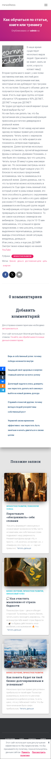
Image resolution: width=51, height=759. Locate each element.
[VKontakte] (2, 382)
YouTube (6, 249)
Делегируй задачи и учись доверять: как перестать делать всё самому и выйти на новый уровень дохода (25, 388)
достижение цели (33, 261)
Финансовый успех (15, 594)
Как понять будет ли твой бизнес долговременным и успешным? (24, 681)
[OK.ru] (2, 386)
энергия (6, 265)
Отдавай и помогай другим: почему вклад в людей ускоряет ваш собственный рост (25, 407)
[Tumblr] (2, 377)
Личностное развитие (22, 256)
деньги (20, 261)
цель (45, 261)
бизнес (12, 261)
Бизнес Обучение (14, 591)
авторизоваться (10, 328)
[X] (2, 373)
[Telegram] (2, 390)
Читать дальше (24, 548)
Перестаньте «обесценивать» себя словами (20, 517)
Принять (26, 752)
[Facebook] (2, 369)
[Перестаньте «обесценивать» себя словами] (25, 487)
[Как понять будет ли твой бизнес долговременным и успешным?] (25, 653)
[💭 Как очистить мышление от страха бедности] (25, 572)
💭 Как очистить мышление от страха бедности (21, 602)
